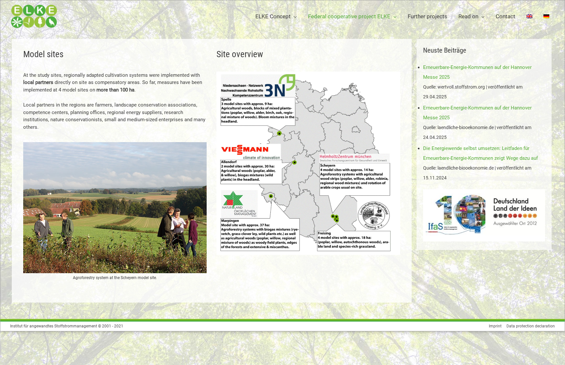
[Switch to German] (546, 16)
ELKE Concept (273, 16)
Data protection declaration (530, 326)
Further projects (427, 16)
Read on (468, 16)
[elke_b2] (115, 207)
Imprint (495, 326)
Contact (505, 16)
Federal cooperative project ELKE (349, 16)
